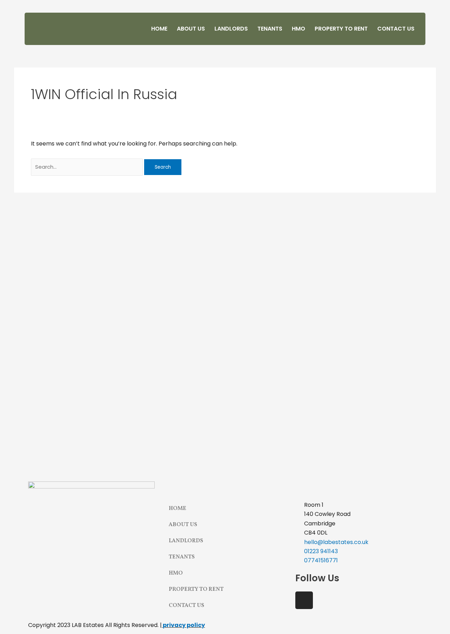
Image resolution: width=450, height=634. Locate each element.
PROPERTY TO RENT (341, 29)
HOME (159, 29)
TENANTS (269, 29)
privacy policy (184, 625)
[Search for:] (87, 167)
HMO (298, 29)
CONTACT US (395, 29)
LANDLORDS (231, 29)
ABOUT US (191, 29)
